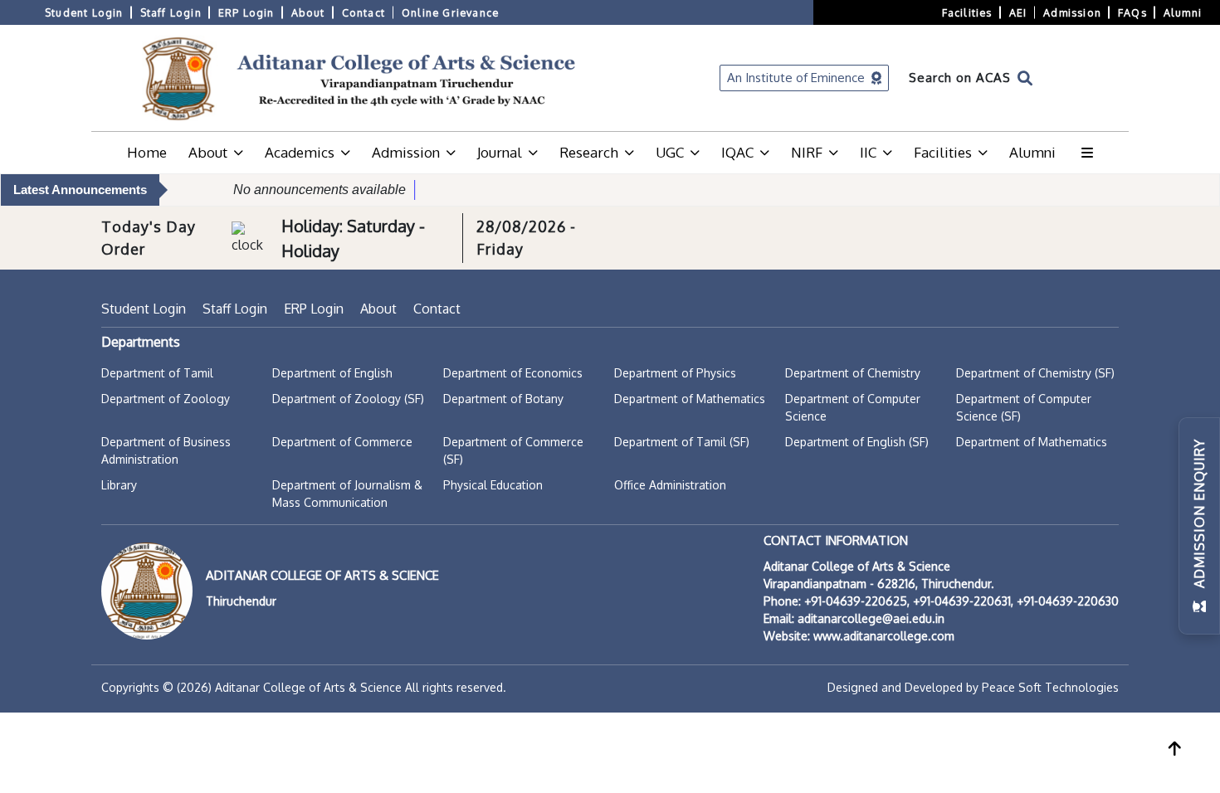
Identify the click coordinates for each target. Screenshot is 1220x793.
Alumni (1183, 12)
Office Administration (670, 485)
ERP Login (246, 12)
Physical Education (493, 485)
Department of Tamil (157, 373)
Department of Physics (675, 373)
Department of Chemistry (852, 373)
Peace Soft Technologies (1050, 687)
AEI (1018, 12)
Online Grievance (450, 12)
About (308, 12)
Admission (1072, 12)
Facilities (967, 12)
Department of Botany (503, 399)
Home (147, 152)
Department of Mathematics (689, 399)
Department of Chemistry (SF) (1035, 373)
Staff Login (171, 12)
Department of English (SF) (857, 442)
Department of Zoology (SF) (348, 399)
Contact (363, 12)
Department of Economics (513, 373)
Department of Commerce (342, 442)
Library (119, 485)
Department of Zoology (165, 399)
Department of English (332, 373)
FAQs (1132, 12)
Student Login (84, 12)
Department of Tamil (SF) (681, 442)
